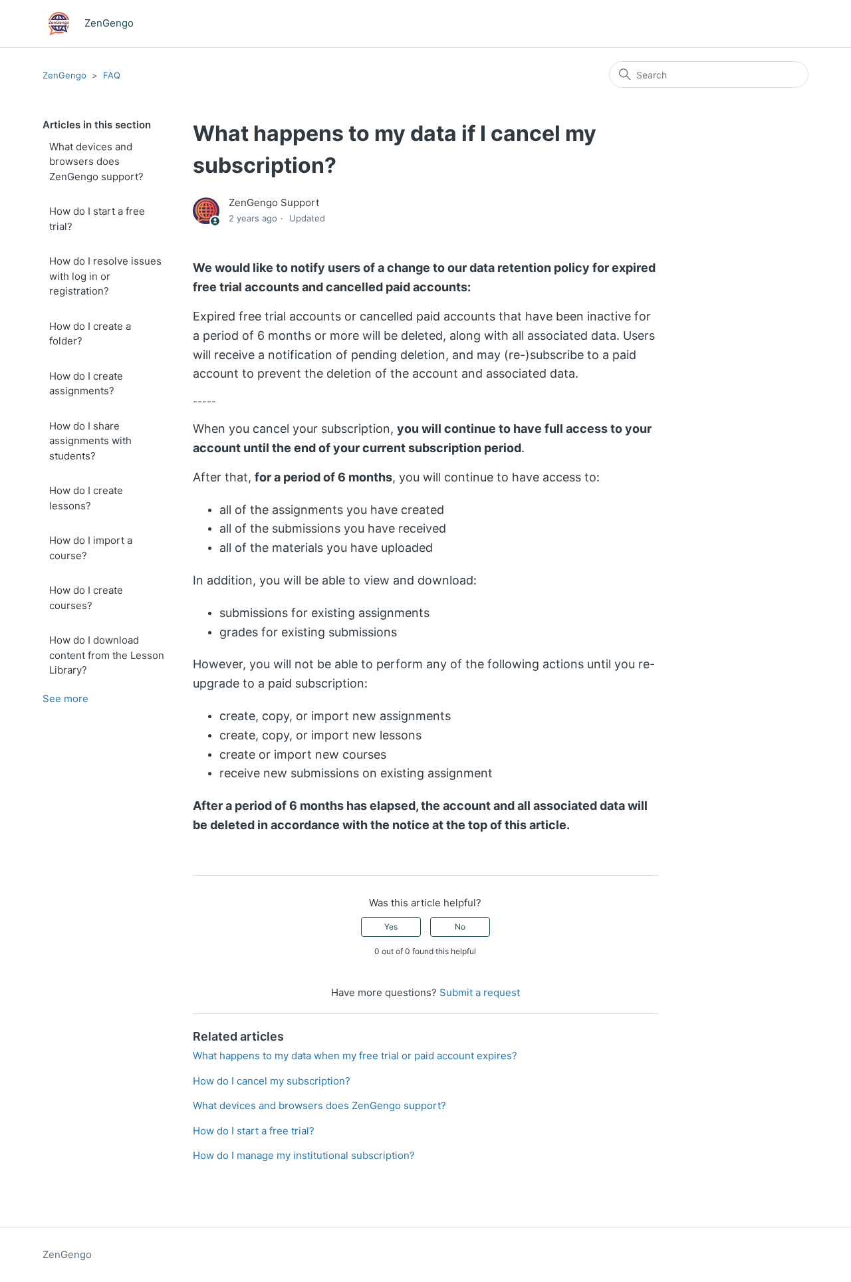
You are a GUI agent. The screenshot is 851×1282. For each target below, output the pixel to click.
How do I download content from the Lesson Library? (106, 655)
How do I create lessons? (86, 498)
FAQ (111, 75)
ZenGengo (64, 75)
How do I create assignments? (86, 384)
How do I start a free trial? (97, 219)
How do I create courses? (86, 598)
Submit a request (479, 992)
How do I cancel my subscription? (271, 1081)
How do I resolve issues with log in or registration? (105, 276)
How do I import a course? (90, 548)
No (460, 927)
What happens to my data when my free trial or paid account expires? (355, 1055)
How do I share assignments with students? (90, 441)
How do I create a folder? (90, 334)
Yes (391, 927)
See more (65, 698)
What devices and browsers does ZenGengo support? (96, 161)
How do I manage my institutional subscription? (304, 1155)
